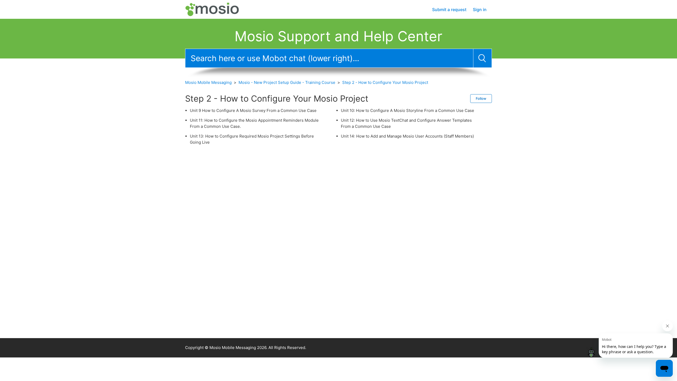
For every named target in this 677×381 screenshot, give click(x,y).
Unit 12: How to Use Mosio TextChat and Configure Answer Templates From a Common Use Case (406, 123)
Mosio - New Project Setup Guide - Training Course (287, 82)
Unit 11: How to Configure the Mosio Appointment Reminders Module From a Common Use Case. (254, 123)
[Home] (217, 9)
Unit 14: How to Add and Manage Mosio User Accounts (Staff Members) (407, 136)
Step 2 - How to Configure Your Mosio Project (385, 82)
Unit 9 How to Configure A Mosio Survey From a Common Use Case (253, 110)
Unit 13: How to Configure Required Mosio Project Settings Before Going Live (252, 139)
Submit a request (449, 9)
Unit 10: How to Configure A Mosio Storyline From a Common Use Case (407, 110)
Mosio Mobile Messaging (208, 82)
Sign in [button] (480, 9)
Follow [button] (481, 98)
